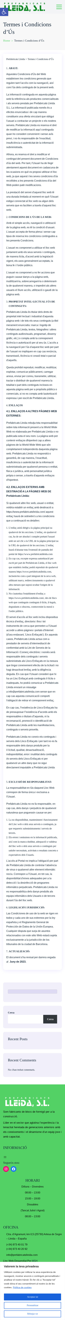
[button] (4, 12)
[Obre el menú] (5, 1157)
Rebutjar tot (32, 1314)
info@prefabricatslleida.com (24, 691)
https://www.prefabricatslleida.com (35, 554)
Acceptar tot (32, 1297)
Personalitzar (32, 1305)
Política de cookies (22, 1287)
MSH (34, 1261)
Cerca (11, 1012)
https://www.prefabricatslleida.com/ (25, 511)
